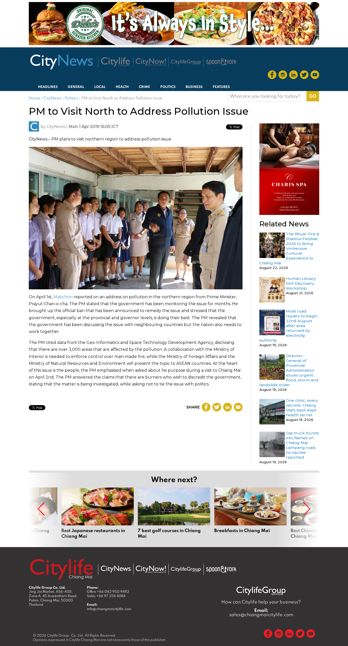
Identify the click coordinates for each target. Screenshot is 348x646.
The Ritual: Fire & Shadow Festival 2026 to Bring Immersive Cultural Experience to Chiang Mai (289, 248)
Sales (106, 595)
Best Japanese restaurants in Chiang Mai (97, 513)
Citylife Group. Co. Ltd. (65, 635)
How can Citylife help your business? (261, 602)
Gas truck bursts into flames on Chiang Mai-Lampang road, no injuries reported (302, 445)
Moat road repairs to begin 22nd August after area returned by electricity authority (288, 326)
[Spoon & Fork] (221, 62)
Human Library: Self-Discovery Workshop (301, 283)
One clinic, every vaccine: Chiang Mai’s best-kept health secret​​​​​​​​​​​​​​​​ (302, 407)
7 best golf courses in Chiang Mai (174, 513)
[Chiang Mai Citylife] (115, 62)
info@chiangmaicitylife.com (109, 608)
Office (108, 591)
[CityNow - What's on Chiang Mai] (150, 569)
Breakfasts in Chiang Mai (250, 513)
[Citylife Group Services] (186, 62)
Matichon (63, 296)
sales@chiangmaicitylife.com (261, 612)
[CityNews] (61, 62)
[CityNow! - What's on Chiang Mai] (150, 62)
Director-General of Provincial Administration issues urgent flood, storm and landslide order (288, 370)
